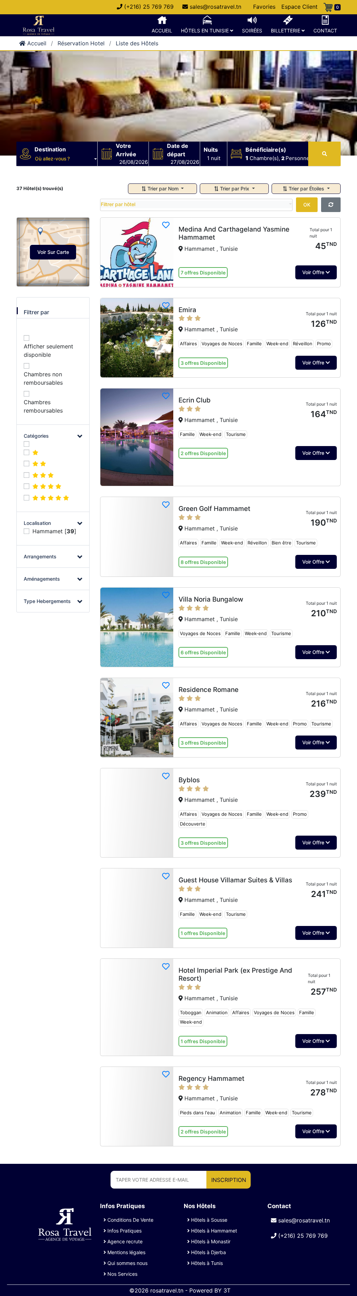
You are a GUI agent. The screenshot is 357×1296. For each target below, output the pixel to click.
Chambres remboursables (43, 406)
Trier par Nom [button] (163, 188)
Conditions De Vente (129, 1220)
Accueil (162, 30)
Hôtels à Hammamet (213, 1231)
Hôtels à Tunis (206, 1263)
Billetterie (286, 30)
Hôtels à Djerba (208, 1252)
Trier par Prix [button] (235, 188)
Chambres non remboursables (43, 378)
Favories (264, 6)
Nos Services (121, 1274)
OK (306, 205)
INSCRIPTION (228, 1179)
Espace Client (299, 6)
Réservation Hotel (81, 43)
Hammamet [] (54, 531)
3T (226, 1290)
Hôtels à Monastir (210, 1241)
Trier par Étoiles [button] (306, 188)
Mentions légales (125, 1252)
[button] (66, 159)
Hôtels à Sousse (208, 1220)
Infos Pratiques (124, 1231)
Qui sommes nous (126, 1263)
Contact (325, 30)
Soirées (252, 30)
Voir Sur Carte (53, 252)
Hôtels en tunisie (205, 30)
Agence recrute (124, 1241)
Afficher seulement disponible (48, 350)
